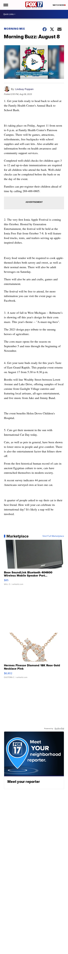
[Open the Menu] (5, 5)
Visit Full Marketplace (53, 536)
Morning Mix (14, 28)
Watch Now (58, 5)
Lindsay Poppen (24, 89)
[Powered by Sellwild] (59, 728)
